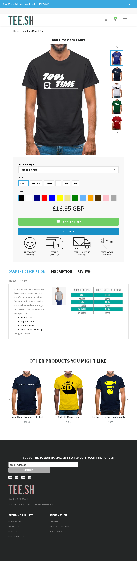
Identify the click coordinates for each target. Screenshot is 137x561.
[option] (117, 58)
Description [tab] (61, 271)
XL (58, 183)
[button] (106, 20)
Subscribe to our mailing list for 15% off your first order (68, 457)
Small (23, 183)
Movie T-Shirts (14, 531)
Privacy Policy (56, 531)
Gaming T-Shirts (15, 526)
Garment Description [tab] (27, 271)
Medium (36, 183)
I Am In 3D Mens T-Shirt (68, 417)
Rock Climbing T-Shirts (17, 536)
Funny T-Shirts (14, 521)
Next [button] (117, 132)
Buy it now (68, 231)
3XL (75, 183)
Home (16, 30)
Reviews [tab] (84, 271)
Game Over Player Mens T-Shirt (27, 417)
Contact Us (54, 521)
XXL (66, 183)
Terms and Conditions (59, 526)
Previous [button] (117, 47)
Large (49, 183)
